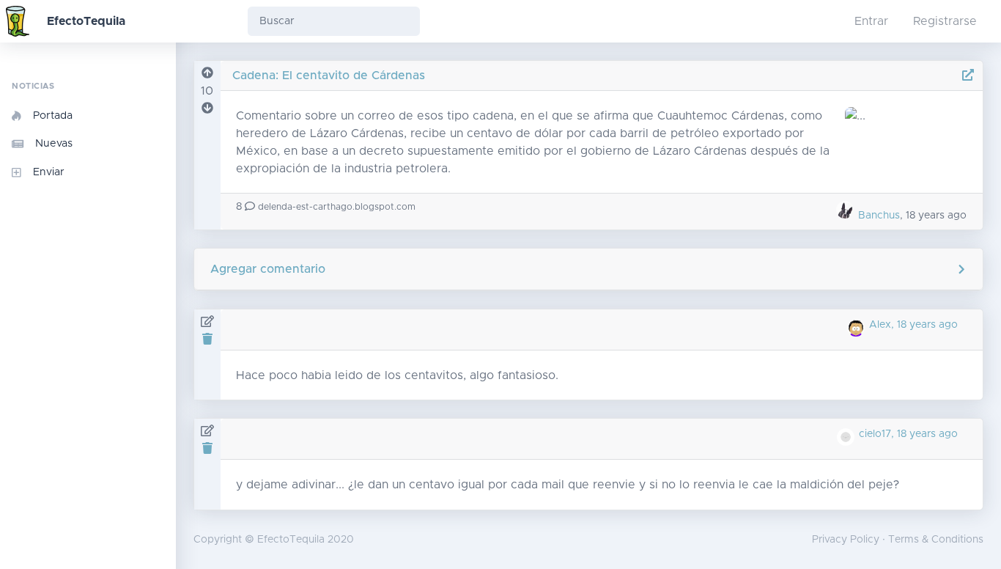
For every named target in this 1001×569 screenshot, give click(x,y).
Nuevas (54, 144)
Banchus (877, 215)
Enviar (48, 172)
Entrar (871, 21)
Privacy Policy (845, 540)
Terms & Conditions (935, 540)
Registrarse (945, 21)
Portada (53, 116)
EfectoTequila (86, 21)
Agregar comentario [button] (267, 269)
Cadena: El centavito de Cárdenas (328, 75)
